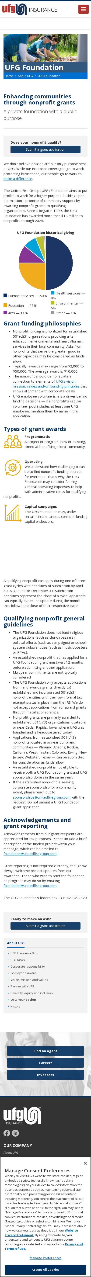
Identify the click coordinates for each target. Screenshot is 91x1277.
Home (9, 76)
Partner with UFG (22, 986)
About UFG (25, 76)
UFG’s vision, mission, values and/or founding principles (46, 383)
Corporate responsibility (27, 966)
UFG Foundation (23, 999)
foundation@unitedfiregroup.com (30, 853)
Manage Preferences (45, 1258)
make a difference (18, 178)
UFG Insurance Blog (24, 953)
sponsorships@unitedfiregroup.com (41, 797)
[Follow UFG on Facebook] (7, 1133)
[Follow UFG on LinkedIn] (15, 1133)
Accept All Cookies (45, 1269)
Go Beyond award (23, 973)
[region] (45, 1217)
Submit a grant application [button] (45, 149)
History (15, 1006)
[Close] (85, 1163)
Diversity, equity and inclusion (31, 993)
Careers (45, 1062)
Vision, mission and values (29, 980)
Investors (45, 1074)
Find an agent (45, 1051)
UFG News (17, 960)
